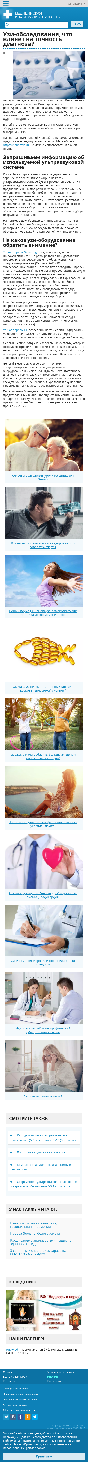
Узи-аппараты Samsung (20, 252)
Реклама (52, 1376)
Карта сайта (54, 1381)
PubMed (12, 1349)
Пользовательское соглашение (20, 1399)
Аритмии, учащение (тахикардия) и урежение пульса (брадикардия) (43, 895)
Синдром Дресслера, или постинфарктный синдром (43, 962)
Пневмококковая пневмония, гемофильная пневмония (33, 1225)
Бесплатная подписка (15, 1405)
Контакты (9, 1381)
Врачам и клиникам (15, 1376)
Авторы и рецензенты (60, 1372)
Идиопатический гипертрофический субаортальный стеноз (43, 1030)
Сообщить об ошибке (15, 1388)
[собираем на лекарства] (44, 1310)
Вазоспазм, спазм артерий (43, 1096)
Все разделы (74, 3)
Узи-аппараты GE (15, 330)
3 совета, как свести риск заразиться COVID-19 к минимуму (39, 1252)
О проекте (9, 1372)
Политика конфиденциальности (20, 1394)
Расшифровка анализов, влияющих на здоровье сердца (40, 1242)
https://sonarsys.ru (16, 145)
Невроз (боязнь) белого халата (35, 1233)
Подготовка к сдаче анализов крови (42, 1152)
